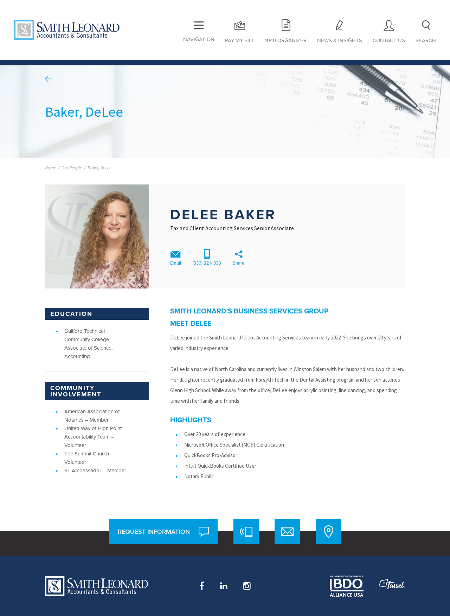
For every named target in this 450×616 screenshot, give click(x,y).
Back (48, 79)
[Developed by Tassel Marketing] (392, 586)
